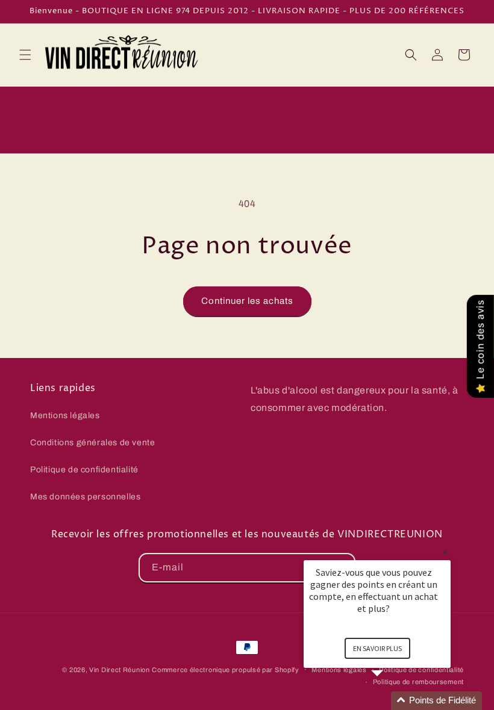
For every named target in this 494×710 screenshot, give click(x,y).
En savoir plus (377, 648)
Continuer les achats (247, 301)
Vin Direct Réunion (119, 669)
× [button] (445, 552)
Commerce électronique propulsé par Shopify (225, 669)
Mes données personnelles (85, 496)
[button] (25, 55)
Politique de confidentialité (84, 469)
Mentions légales (65, 415)
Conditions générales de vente (92, 442)
